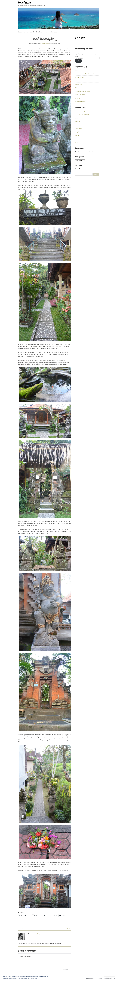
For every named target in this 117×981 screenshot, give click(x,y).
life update (78, 132)
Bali (49, 943)
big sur (76, 142)
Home (20, 32)
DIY (76, 87)
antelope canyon (79, 77)
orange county (78, 128)
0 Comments (33, 943)
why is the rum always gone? (82, 91)
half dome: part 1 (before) (82, 114)
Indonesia (24, 943)
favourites (54, 32)
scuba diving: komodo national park (84, 74)
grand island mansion (80, 94)
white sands (78, 125)
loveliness (39, 32)
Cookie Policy (34, 978)
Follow (78, 61)
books (46, 32)
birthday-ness (78, 84)
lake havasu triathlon (80, 101)
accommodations (43, 943)
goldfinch (67, 929)
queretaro (77, 121)
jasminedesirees (44, 43)
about (26, 32)
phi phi (76, 70)
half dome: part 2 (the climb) (82, 111)
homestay (52, 943)
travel (32, 32)
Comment (65, 969)
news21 (77, 135)
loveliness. (25, 2)
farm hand (22, 929)
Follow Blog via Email (84, 49)
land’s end (77, 139)
